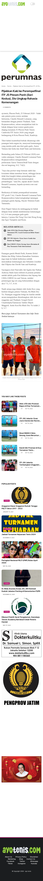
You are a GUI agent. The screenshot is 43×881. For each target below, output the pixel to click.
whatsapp (34, 861)
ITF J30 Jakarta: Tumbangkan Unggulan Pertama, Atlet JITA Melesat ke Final (29, 463)
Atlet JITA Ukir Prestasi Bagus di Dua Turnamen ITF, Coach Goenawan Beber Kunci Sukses (23, 233)
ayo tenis (28, 871)
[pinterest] (16, 390)
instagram (21, 863)
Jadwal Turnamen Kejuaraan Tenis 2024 (19, 534)
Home (3, 86)
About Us (8, 857)
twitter (22, 861)
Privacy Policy (21, 857)
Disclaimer (34, 857)
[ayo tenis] (13, 5)
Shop (21, 859)
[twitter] (7, 390)
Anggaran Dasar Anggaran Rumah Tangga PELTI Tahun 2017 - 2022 (19, 507)
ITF (22, 408)
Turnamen (8, 529)
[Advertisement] (21, 29)
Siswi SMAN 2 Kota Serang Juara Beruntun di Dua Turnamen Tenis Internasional (23, 245)
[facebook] (3, 390)
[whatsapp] (12, 390)
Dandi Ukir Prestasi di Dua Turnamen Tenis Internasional (30, 449)
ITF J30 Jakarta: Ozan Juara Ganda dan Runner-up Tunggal (21, 239)
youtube (34, 863)
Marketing (12, 859)
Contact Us (31, 859)
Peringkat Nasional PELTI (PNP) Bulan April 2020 (20, 561)
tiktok (10, 863)
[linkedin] (20, 390)
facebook (10, 861)
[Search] (37, 3)
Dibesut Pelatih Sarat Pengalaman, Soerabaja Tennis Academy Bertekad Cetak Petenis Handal (21, 619)
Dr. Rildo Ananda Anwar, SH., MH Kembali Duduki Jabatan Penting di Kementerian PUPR (21, 590)
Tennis (9, 86)
